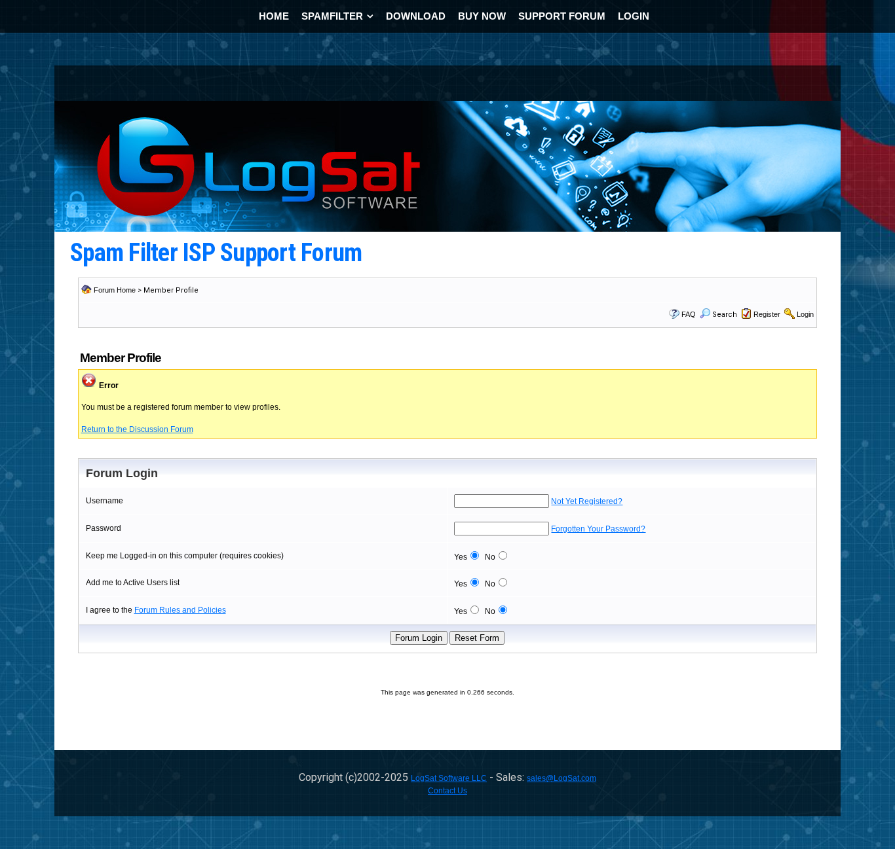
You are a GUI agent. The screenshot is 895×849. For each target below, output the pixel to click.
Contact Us (447, 790)
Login (805, 314)
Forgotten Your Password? (598, 528)
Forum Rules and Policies (180, 610)
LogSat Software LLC (449, 778)
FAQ (688, 314)
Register (766, 314)
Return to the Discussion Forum (137, 429)
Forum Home (115, 290)
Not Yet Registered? (586, 501)
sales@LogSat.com (561, 778)
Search (724, 314)
